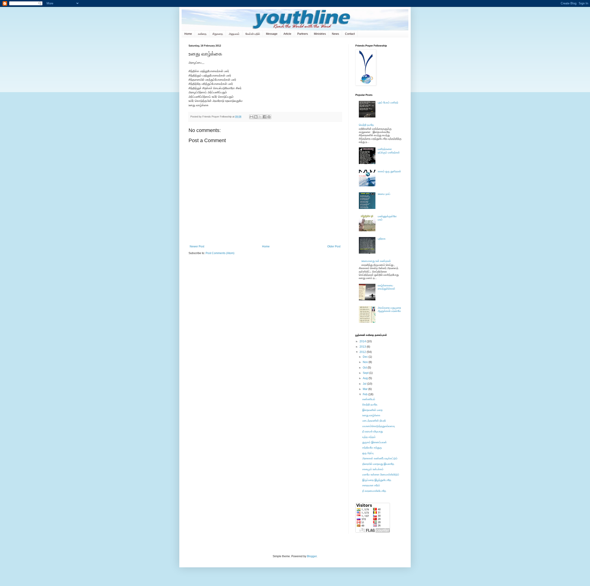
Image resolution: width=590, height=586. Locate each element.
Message (271, 33)
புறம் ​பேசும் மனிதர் (388, 102)
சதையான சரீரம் (371, 485)
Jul (365, 383)
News (335, 33)
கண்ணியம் (368, 399)
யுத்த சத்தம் (369, 437)
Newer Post (197, 246)
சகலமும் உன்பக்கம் (373, 469)
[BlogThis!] (256, 116)
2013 (363, 346)
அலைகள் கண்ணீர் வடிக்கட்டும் (380, 458)
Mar (365, 389)
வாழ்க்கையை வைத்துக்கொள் (386, 287)
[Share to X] (260, 116)
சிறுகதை (217, 33)
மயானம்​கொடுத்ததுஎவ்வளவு (378, 426)
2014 (363, 341)
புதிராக (382, 238)
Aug (366, 378)
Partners (302, 33)
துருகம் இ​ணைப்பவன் (374, 442)
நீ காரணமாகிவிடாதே (374, 490)
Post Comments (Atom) (220, 253)
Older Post (333, 246)
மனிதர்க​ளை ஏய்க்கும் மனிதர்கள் (389, 150)
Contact (350, 33)
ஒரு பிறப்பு (368, 453)
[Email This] (251, 116)
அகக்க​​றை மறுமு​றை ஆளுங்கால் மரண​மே (389, 309)
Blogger (312, 556)
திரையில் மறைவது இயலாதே (378, 464)
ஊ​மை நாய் (384, 194)
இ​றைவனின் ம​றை (372, 410)
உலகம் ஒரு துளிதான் (389, 171)
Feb (365, 394)
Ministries (320, 33)
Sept (366, 373)
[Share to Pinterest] (269, 116)
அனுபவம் (234, 33)
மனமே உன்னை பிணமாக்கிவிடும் (380, 474)
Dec (366, 356)
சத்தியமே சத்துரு (372, 447)
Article (287, 33)
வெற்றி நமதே (366, 124)
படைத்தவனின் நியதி (374, 420)
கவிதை (202, 33)
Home (188, 33)
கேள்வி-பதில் (252, 33)
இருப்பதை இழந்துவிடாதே (376, 480)
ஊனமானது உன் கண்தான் (376, 261)
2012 (363, 352)
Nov (366, 362)
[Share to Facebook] (264, 116)
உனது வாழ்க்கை (371, 415)
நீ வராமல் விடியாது (372, 431)
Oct (365, 367)
